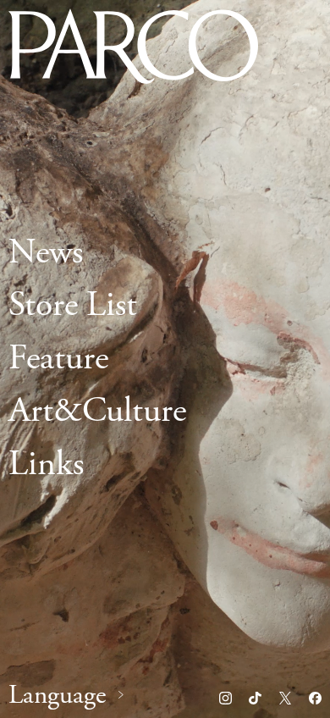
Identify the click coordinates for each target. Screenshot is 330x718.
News (45, 252)
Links (46, 464)
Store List (72, 306)
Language (57, 695)
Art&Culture (97, 411)
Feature (58, 358)
